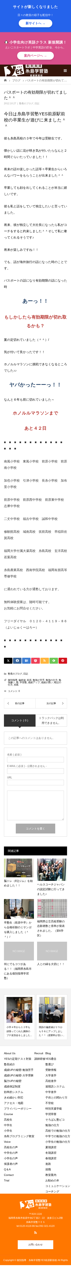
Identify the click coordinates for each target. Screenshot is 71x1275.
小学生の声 (11, 1158)
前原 (29, 680)
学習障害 (50, 1114)
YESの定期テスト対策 (17, 1058)
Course (8, 1114)
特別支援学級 (53, 1108)
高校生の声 (11, 1147)
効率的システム (13, 1092)
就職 (48, 1169)
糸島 (16, 684)
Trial (6, 1180)
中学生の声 (11, 1152)
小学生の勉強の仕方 (57, 1141)
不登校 (49, 1103)
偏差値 (22, 680)
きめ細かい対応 (13, 1097)
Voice (7, 1141)
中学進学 (50, 1092)
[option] (19, 1017)
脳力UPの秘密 (12, 1080)
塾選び (49, 1064)
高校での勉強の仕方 (57, 1130)
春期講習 (50, 1158)
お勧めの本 (52, 1180)
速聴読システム (55, 1086)
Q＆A (7, 1169)
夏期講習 (50, 1147)
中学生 (9, 1125)
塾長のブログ (26, 103)
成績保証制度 (12, 1086)
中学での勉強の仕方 (57, 1136)
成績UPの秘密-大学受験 (19, 1075)
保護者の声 (11, 1163)
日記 (37, 103)
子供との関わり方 (56, 1097)
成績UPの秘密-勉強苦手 (19, 1069)
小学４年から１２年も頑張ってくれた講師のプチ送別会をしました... (19, 1031)
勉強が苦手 (39, 680)
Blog (48, 1053)
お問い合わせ (35, 1244)
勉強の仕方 (52, 680)
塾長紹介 (9, 1064)
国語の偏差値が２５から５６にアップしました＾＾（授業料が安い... (51, 1031)
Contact (9, 1174)
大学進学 (50, 1075)
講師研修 (39, 1058)
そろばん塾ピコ (55, 1119)
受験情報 (50, 1069)
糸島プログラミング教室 (19, 1136)
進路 (48, 1163)
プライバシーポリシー (18, 1108)
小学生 (9, 1130)
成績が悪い (47, 682)
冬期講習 (50, 1152)
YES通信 (50, 1058)
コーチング (52, 1191)
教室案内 (50, 1174)
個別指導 (12, 680)
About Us (9, 1053)
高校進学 (50, 1080)
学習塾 (23, 682)
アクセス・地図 (13, 1103)
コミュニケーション (57, 1186)
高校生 (9, 1119)
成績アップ (34, 682)
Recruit (38, 1053)
